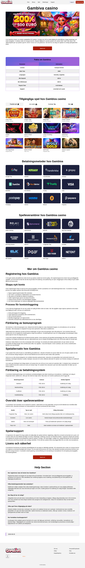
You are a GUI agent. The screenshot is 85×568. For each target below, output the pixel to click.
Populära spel (13, 104)
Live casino (32, 104)
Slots (69, 104)
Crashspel (50, 104)
